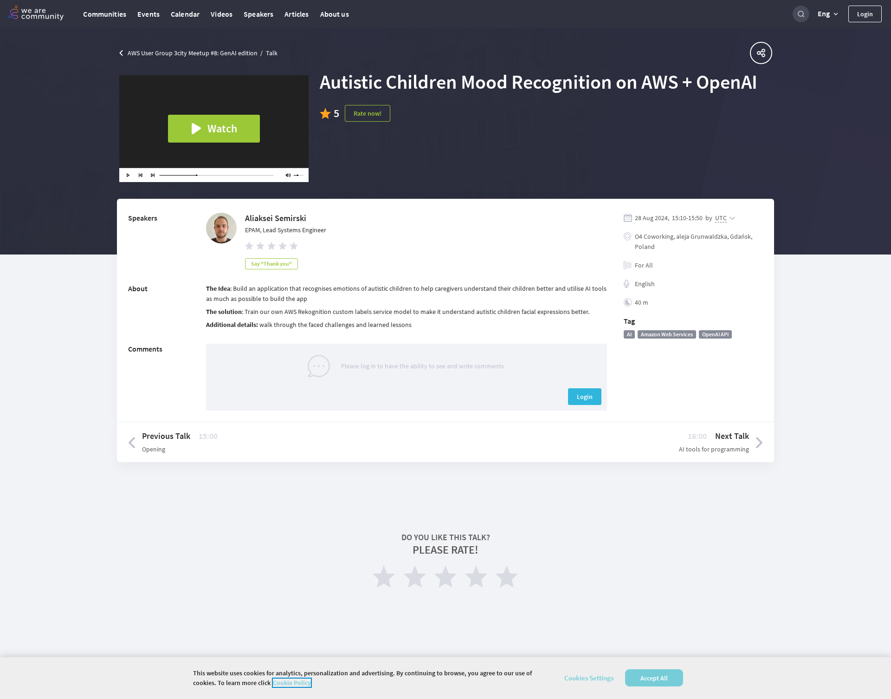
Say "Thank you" (271, 263)
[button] (829, 14)
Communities (104, 14)
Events (148, 14)
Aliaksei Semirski (275, 218)
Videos (221, 14)
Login (865, 14)
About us (334, 14)
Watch (222, 128)
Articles (296, 14)
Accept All (654, 678)
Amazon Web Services (667, 334)
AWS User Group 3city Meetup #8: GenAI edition (193, 53)
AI (629, 334)
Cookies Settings (588, 677)
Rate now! (367, 113)
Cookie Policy (292, 683)
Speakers (258, 14)
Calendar (185, 14)
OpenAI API (715, 334)
